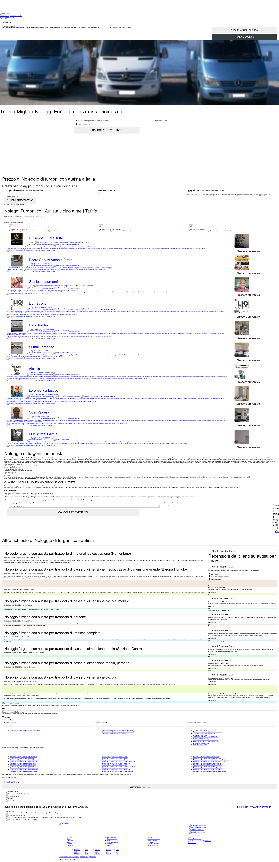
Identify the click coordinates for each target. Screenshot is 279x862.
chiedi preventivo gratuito (13, 16)
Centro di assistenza (195, 839)
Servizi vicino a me (153, 839)
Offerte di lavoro (112, 842)
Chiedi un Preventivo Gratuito (254, 807)
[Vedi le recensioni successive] (10, 720)
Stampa (69, 843)
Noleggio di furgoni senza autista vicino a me (25, 730)
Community (70, 845)
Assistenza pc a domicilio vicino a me (205, 740)
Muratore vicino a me (200, 744)
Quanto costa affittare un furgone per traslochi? (118, 732)
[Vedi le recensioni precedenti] (4, 720)
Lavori (109, 840)
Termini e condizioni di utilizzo (69, 857)
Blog (68, 842)
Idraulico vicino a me (200, 735)
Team (68, 839)
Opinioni (150, 842)
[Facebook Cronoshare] (197, 827)
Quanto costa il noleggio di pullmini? (114, 733)
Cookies (93, 857)
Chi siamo (70, 840)
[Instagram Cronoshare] (197, 825)
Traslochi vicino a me (200, 730)
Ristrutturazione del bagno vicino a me (206, 741)
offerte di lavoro (5, 19)
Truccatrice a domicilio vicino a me (204, 733)
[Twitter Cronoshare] (196, 830)
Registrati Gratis (11, 782)
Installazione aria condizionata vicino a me (207, 732)
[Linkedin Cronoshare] (197, 832)
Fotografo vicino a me (200, 738)
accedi (2, 16)
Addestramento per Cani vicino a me (205, 736)
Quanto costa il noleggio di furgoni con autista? (118, 730)
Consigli (109, 843)
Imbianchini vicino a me (201, 743)
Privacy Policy (84, 857)
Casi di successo (153, 843)
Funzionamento (152, 840)
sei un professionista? (7, 17)
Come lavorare (112, 839)
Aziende (110, 845)
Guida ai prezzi (152, 845)
